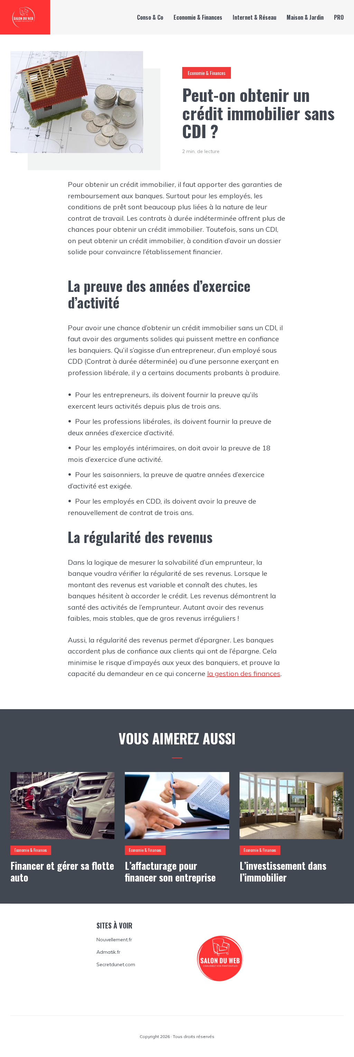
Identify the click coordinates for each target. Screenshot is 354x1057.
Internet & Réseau (254, 17)
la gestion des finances (243, 673)
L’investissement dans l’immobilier (283, 871)
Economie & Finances (198, 17)
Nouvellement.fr (114, 939)
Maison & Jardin (305, 17)
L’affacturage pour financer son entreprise (170, 871)
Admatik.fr (108, 952)
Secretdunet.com (115, 964)
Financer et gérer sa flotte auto (62, 871)
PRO (339, 17)
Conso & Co (150, 17)
